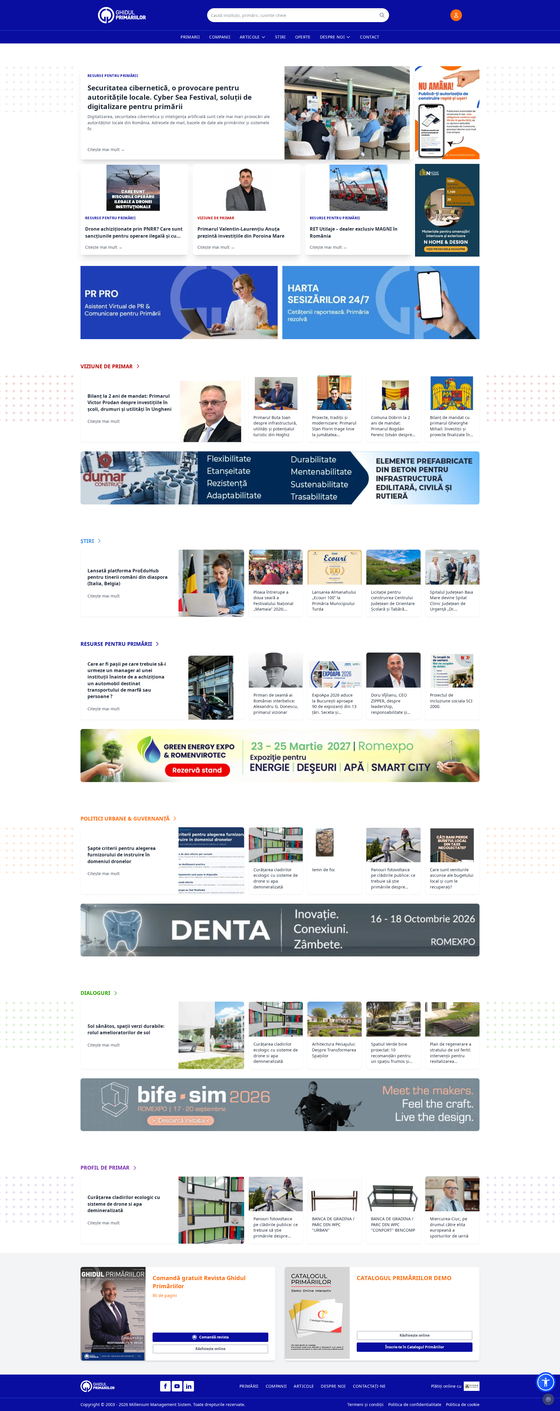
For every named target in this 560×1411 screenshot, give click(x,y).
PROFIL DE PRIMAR (105, 1167)
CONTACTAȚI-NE (369, 1386)
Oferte (303, 37)
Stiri (280, 37)
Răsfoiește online (210, 1348)
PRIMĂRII (249, 1386)
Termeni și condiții (365, 1404)
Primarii (190, 37)
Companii (219, 37)
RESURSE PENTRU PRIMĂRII (116, 643)
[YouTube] (177, 1386)
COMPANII (276, 1386)
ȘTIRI (87, 540)
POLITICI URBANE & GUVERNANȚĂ (124, 818)
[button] (545, 1382)
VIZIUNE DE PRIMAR (106, 366)
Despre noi (332, 37)
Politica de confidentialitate (414, 1404)
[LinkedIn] (188, 1386)
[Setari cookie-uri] (548, 1399)
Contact (369, 37)
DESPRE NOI (333, 1386)
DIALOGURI (95, 992)
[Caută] (382, 15)
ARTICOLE (304, 1386)
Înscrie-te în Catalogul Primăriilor (414, 1347)
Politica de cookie (463, 1404)
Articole (250, 37)
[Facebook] (165, 1386)
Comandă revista (214, 1337)
